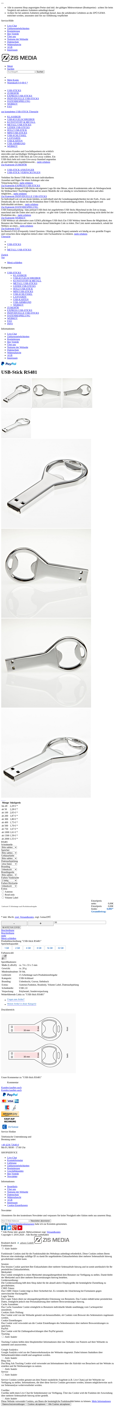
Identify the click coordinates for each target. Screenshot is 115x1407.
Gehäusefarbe (7, 855)
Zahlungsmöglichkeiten (18, 28)
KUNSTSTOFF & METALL (21, 122)
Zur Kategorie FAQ (10, 228)
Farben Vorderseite (10, 877)
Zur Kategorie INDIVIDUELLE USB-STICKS (24, 196)
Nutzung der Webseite (17, 39)
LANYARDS (13, 138)
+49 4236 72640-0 (10, 1144)
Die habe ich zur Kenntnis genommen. (36, 1224)
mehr (3, 935)
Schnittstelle (7, 844)
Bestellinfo (12, 1186)
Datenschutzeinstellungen (13, 1404)
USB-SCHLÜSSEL (17, 135)
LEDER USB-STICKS (18, 127)
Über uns (11, 36)
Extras (4, 888)
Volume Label (11, 897)
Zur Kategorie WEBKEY (13, 218)
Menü (10, 66)
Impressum (12, 50)
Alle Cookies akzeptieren (59, 1404)
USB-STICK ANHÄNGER (20, 170)
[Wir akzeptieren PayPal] (8, 365)
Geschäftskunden (15, 1171)
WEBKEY (12, 146)
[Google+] (14, 1229)
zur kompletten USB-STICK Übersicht (19, 111)
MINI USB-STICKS (17, 133)
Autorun (9, 891)
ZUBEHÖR (13, 307)
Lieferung (11, 1163)
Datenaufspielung (9, 861)
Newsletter (12, 1176)
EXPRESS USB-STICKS (19, 310)
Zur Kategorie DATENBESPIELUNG (19, 207)
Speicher (5, 850)
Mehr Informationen (101, 1401)
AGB (9, 47)
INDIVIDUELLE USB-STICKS (23, 313)
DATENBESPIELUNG (18, 315)
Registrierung (13, 31)
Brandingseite (7, 872)
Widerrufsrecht (14, 44)
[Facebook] (4, 1229)
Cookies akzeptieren (36, 1404)
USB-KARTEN (15, 141)
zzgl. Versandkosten (24, 917)
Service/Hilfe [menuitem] (15, 35)
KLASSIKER (14, 116)
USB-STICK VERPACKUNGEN (23, 172)
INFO (10, 323)
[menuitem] (60, 25)
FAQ (9, 321)
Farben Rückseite (9, 883)
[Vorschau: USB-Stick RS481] (16, 407)
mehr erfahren (43, 162)
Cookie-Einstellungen (17, 1205)
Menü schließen (14, 262)
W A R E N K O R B (11, 927)
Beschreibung (7, 930)
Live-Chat (12, 25)
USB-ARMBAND (16, 143)
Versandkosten (53, 1232)
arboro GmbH (27, 1243)
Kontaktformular (15, 1160)
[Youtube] (19, 1229)
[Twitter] (9, 1229)
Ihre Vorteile (13, 34)
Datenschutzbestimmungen (21, 1224)
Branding (5, 866)
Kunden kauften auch (11, 1087)
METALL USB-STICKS (19, 124)
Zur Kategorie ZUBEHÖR (14, 164)
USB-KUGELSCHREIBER (21, 119)
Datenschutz (13, 42)
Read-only (10, 894)
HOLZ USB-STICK (17, 130)
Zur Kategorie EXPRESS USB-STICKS (20, 185)
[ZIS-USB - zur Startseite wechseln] (19, 61)
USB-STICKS (14, 272)
